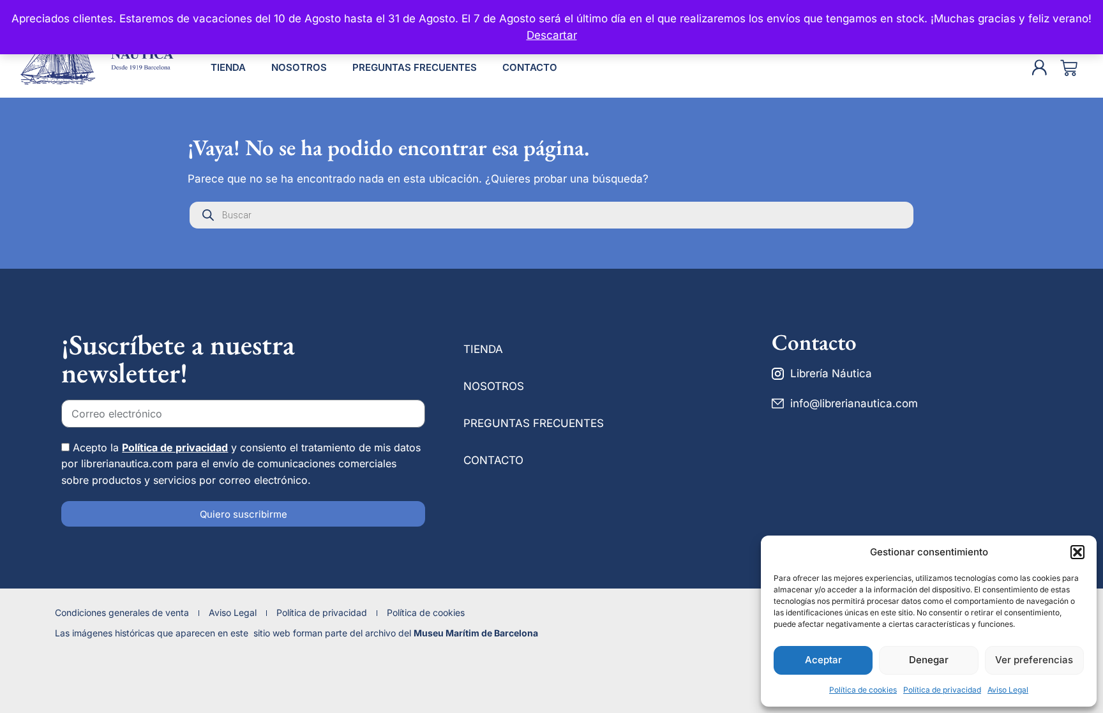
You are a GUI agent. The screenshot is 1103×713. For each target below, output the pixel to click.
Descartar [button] (552, 35)
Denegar (929, 660)
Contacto (529, 67)
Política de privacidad (942, 689)
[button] (1077, 552)
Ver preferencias (1034, 660)
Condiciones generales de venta (122, 612)
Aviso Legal (1007, 689)
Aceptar (823, 660)
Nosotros (299, 67)
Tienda (228, 67)
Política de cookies (863, 689)
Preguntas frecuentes (414, 67)
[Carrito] (1068, 68)
